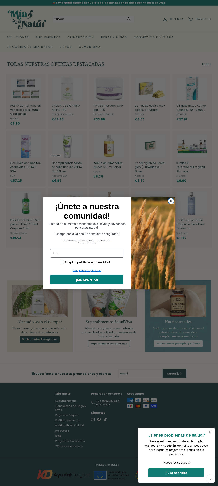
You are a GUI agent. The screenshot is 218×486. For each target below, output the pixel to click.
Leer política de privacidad (87, 270)
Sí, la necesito (176, 472)
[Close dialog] (171, 201)
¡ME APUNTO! (87, 279)
